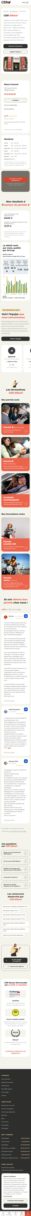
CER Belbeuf (5, 1138)
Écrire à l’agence (9, 109)
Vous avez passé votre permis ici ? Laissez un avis (14, 122)
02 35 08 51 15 (26, 1141)
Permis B (8, 427)
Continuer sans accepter (15, 1200)
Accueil (5, 11)
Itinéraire (19, 100)
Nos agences (13, 11)
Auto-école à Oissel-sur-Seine (14, 919)
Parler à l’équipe (15, 339)
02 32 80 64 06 (25, 1151)
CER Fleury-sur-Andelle (8, 1148)
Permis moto (7, 579)
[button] (25, 2)
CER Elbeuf (4, 1145)
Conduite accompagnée (11, 498)
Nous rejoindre (5, 1079)
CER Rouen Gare (6, 1154)
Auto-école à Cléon (10, 910)
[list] (15, 358)
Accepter (15, 1205)
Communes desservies (8, 1112)
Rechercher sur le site (7, 1105)
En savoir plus (8, 1196)
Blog (2, 1118)
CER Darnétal (5, 1141)
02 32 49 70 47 (25, 1148)
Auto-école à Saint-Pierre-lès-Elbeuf (14, 930)
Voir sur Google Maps (10, 105)
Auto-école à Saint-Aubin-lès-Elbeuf (14, 924)
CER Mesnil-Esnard (7, 1151)
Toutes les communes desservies (13, 935)
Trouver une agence (7, 1108)
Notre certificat (6, 1173)
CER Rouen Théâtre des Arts (9, 1158)
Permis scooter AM (9, 542)
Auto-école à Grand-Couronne (14, 915)
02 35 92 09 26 (25, 1138)
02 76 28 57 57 (25, 1158)
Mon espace (5, 1125)
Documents (5, 1122)
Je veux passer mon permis (17, 960)
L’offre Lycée (5, 1085)
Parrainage (4, 1128)
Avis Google (5, 1092)
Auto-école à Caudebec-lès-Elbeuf (15, 906)
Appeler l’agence (15, 52)
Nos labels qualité (6, 1089)
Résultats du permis (7, 1082)
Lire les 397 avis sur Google (18, 831)
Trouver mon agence (17, 966)
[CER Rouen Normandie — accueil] (6, 2)
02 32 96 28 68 (10, 94)
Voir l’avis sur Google (9, 700)
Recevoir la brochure (15, 46)
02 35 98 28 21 (25, 1154)
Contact (3, 1095)
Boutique (4, 1115)
